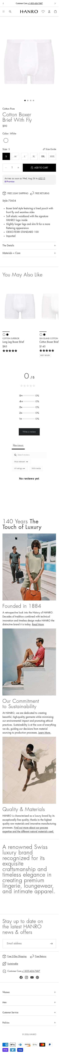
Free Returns (42, 193)
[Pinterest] (37, 977)
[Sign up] (51, 943)
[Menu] (3, 11)
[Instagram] (26, 977)
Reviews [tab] (18, 445)
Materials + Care (11, 253)
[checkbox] (36, 468)
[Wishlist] (43, 11)
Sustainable (12, 964)
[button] (29, 396)
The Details (8, 245)
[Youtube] (32, 977)
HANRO (32, 1034)
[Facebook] (21, 977)
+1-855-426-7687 (35, 3)
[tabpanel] (29, 482)
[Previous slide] (3, 3)
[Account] (49, 11)
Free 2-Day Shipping (17, 193)
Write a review (29, 432)
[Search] (10, 11)
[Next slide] (55, 3)
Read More (38, 624)
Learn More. (44, 733)
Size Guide (51, 149)
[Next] (52, 319)
